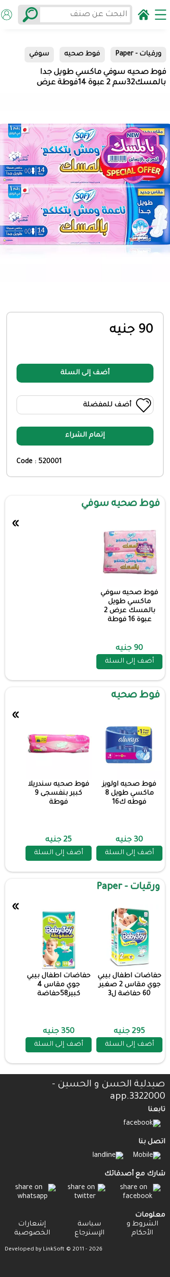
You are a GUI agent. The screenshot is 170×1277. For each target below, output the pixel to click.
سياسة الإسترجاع (89, 1229)
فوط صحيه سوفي (120, 504)
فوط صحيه (82, 54)
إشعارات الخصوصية (32, 1229)
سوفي (39, 54)
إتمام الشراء (85, 435)
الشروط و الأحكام (142, 1229)
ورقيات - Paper (138, 54)
